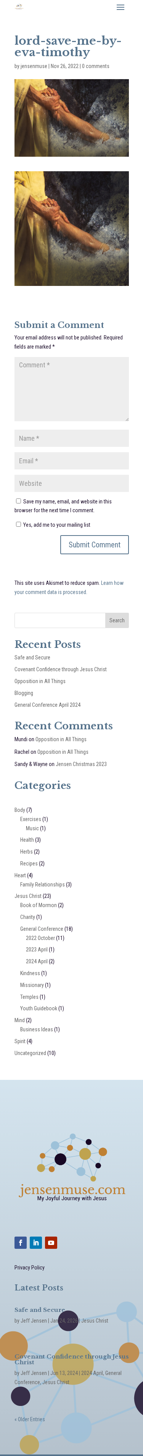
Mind (19, 1020)
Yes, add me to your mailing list (56, 525)
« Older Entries (29, 1419)
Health (27, 840)
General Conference (41, 929)
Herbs (26, 852)
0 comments (95, 66)
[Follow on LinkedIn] (36, 1243)
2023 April (37, 949)
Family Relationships (42, 884)
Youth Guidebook (38, 1008)
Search (117, 620)
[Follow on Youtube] (51, 1243)
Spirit (20, 1041)
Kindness (30, 973)
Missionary (32, 985)
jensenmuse (34, 66)
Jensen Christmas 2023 (81, 764)
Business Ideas (36, 1029)
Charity (27, 917)
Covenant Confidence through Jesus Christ (60, 669)
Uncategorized (30, 1053)
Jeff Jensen (34, 1321)
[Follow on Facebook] (20, 1243)
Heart (20, 875)
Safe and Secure (32, 657)
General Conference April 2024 (47, 705)
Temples (29, 997)
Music (32, 828)
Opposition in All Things (40, 681)
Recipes (29, 863)
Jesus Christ (28, 896)
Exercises (30, 819)
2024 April (37, 961)
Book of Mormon (38, 905)
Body (19, 810)
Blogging (23, 693)
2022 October (40, 938)
